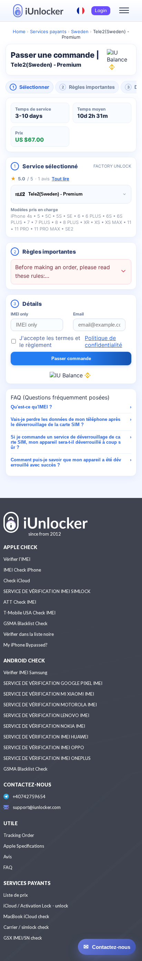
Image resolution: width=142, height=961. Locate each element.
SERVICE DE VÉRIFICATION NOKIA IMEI (44, 726)
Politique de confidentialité (103, 341)
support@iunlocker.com (37, 807)
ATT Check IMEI (19, 602)
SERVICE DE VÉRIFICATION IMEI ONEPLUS (47, 758)
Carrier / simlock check (26, 927)
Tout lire (60, 178)
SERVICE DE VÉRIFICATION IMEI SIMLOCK (46, 591)
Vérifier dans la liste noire (28, 634)
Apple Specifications (23, 846)
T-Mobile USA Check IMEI (29, 612)
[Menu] (124, 11)
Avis (7, 856)
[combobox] (71, 194)
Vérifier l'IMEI (16, 559)
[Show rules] (123, 271)
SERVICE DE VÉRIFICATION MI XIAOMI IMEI (48, 694)
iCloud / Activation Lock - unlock (35, 905)
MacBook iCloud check (26, 916)
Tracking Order (18, 835)
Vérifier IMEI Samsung (25, 672)
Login (101, 10)
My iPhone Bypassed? (25, 645)
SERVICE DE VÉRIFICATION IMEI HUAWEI (45, 736)
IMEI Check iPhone (22, 570)
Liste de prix (15, 895)
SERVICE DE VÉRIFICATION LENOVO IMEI (46, 715)
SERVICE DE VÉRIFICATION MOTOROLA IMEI (50, 704)
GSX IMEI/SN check (22, 938)
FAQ (7, 867)
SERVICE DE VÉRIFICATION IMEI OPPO (43, 747)
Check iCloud (16, 580)
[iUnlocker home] (38, 10)
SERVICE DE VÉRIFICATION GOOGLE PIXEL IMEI (52, 683)
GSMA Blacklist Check (25, 623)
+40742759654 (29, 796)
